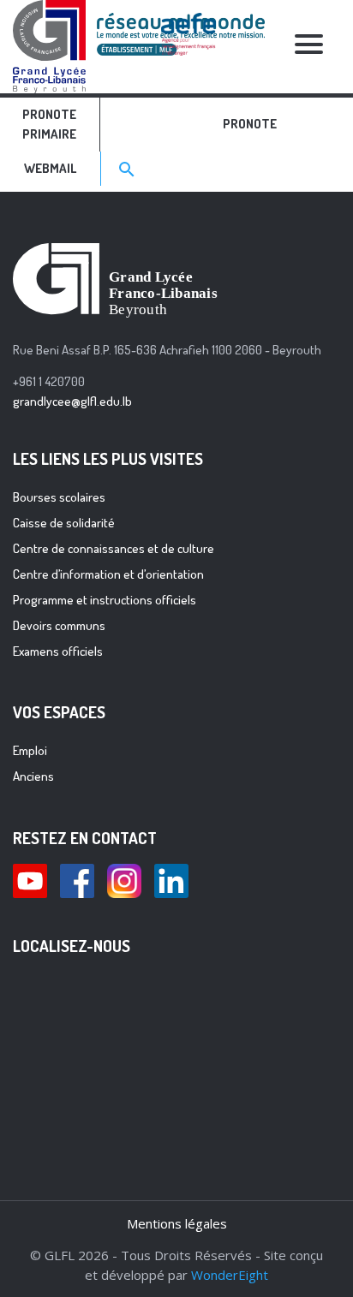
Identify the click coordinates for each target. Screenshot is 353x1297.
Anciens (33, 776)
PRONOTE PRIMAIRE (49, 124)
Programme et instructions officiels (104, 600)
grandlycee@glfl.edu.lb (72, 401)
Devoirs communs (59, 625)
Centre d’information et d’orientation (108, 574)
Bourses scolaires (59, 497)
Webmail (50, 168)
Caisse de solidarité (64, 523)
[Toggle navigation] (309, 46)
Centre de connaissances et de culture (113, 548)
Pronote (250, 124)
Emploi (30, 750)
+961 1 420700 (49, 381)
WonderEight (229, 1274)
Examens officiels (58, 651)
